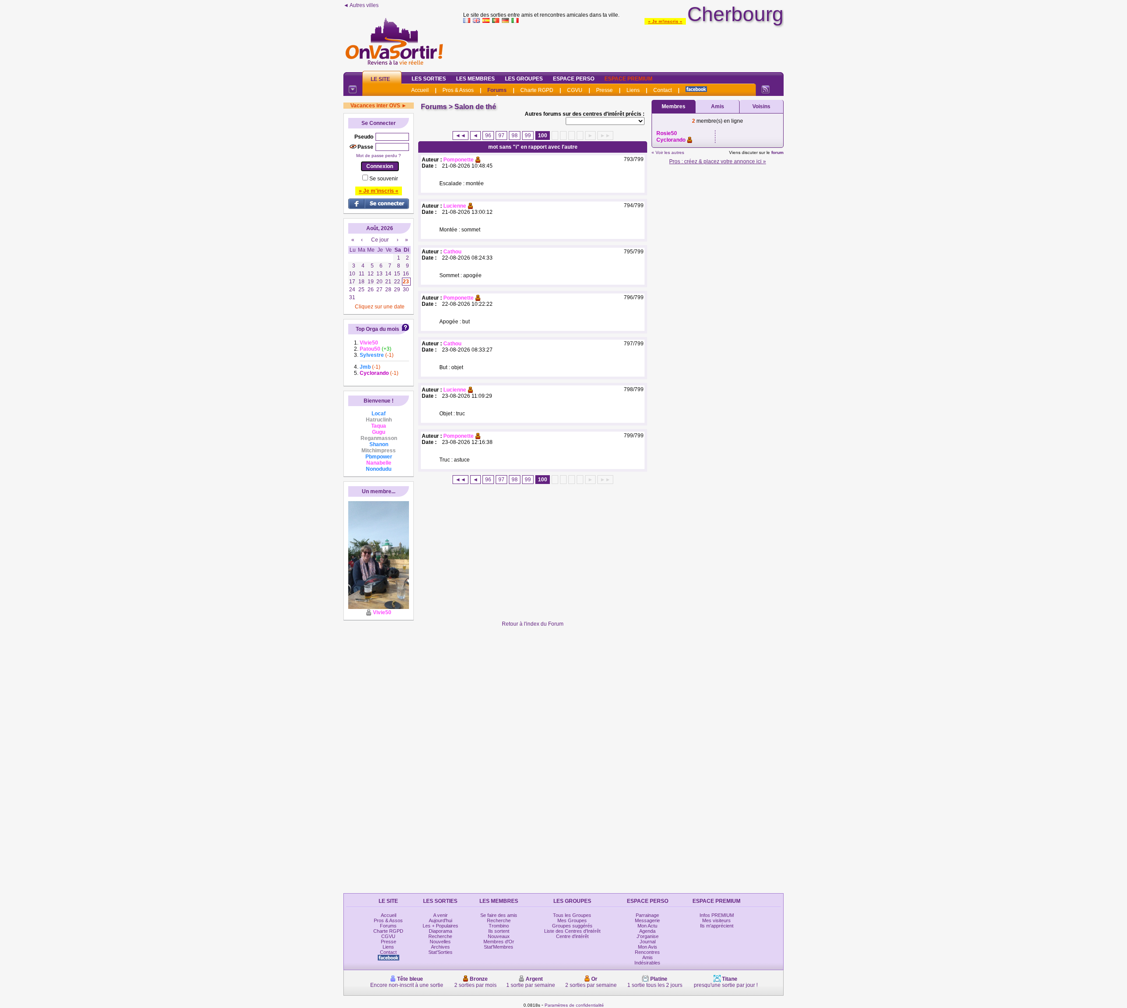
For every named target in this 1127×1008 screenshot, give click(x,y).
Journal (648, 941)
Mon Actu (647, 925)
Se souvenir (383, 179)
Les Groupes (524, 79)
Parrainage (647, 915)
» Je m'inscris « (665, 21)
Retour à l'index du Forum (533, 624)
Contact (662, 90)
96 (488, 135)
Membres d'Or (498, 941)
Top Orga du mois (377, 329)
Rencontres (647, 952)
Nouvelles (440, 941)
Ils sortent (498, 931)
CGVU (574, 90)
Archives (440, 946)
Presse (604, 90)
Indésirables (647, 962)
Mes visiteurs (716, 920)
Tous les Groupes (572, 915)
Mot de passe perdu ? (378, 155)
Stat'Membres (498, 946)
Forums (497, 90)
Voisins (761, 106)
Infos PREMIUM (717, 915)
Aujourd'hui (440, 920)
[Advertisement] (623, 46)
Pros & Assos (458, 90)
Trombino (499, 925)
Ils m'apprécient (716, 925)
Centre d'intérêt (572, 936)
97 (501, 135)
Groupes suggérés (572, 925)
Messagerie (647, 920)
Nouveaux (499, 936)
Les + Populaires (440, 925)
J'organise (648, 936)
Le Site (380, 79)
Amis (717, 106)
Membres (673, 106)
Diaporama (440, 931)
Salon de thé (475, 106)
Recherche (440, 936)
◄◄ (460, 135)
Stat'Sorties (440, 952)
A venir (440, 915)
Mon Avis (647, 946)
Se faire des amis (498, 915)
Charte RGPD (536, 90)
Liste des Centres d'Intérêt (572, 931)
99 (528, 135)
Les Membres (475, 79)
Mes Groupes (572, 920)
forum (777, 152)
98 (515, 135)
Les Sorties (429, 79)
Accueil (420, 90)
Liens (633, 90)
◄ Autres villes (361, 5)
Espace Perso (573, 79)
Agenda (647, 931)
